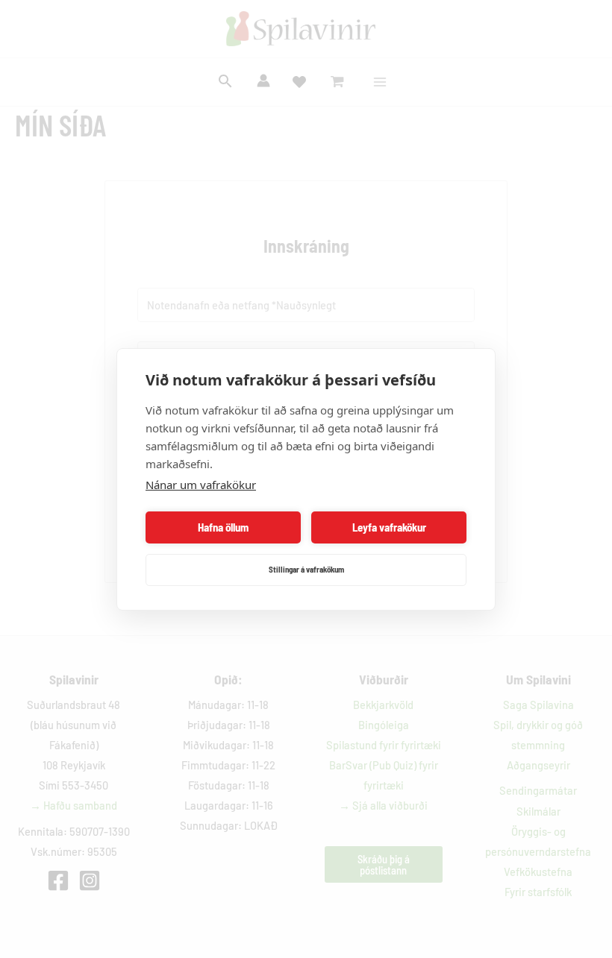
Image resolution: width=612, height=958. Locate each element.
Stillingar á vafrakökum (306, 569)
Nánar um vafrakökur (201, 484)
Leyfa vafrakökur (389, 527)
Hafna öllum (223, 527)
